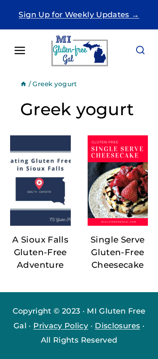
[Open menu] (20, 50)
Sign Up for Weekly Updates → (79, 14)
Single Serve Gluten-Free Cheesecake (118, 252)
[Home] (23, 84)
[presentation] (40, 180)
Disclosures (117, 325)
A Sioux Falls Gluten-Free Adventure (40, 252)
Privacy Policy (60, 325)
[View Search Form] (140, 50)
